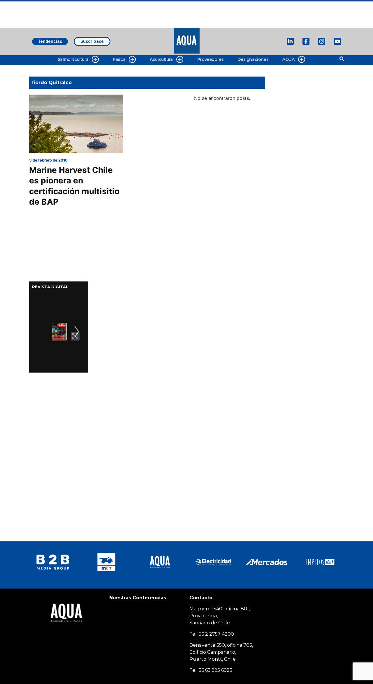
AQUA (288, 59)
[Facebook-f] (305, 41)
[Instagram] (321, 41)
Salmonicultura (73, 59)
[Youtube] (337, 41)
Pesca (119, 59)
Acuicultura (161, 59)
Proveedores (210, 59)
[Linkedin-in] (290, 41)
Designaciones (252, 59)
